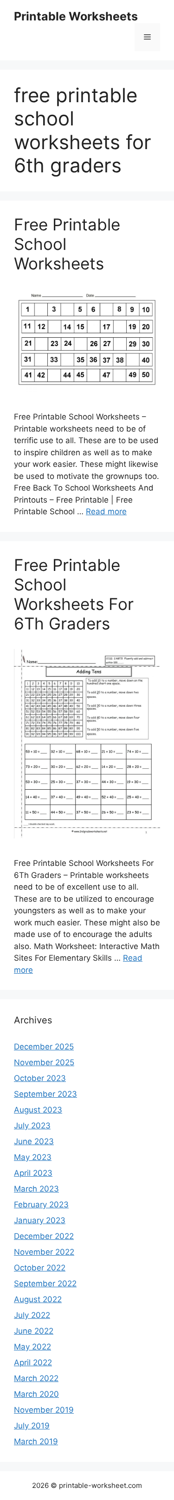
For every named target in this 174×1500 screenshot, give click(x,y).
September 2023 (45, 1094)
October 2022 (39, 1267)
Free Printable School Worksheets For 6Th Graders (74, 594)
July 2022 (32, 1315)
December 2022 (44, 1236)
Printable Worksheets (76, 16)
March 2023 (36, 1188)
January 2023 (39, 1220)
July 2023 (32, 1125)
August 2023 (38, 1109)
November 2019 (44, 1410)
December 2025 (44, 1046)
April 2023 (33, 1173)
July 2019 (32, 1425)
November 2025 (44, 1062)
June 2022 (33, 1331)
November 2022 (44, 1252)
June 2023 (34, 1141)
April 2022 (33, 1362)
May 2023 (33, 1157)
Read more (106, 511)
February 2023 (41, 1204)
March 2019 (36, 1441)
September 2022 (45, 1283)
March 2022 (36, 1378)
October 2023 (40, 1078)
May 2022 (32, 1346)
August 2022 (38, 1299)
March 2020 (36, 1394)
